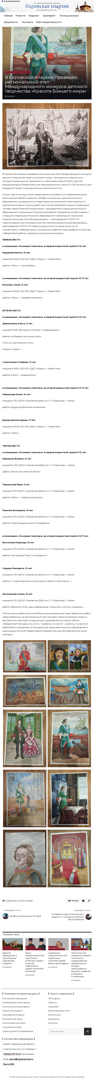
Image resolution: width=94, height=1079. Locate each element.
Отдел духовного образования (17, 1031)
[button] (89, 900)
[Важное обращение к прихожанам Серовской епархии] (12, 944)
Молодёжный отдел (12, 1019)
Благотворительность (12, 1)
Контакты (53, 1023)
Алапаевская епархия (13, 1015)
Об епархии (54, 998)
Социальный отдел (12, 1027)
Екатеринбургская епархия (16, 1002)
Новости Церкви (10, 949)
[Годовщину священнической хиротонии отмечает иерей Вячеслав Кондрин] (58, 944)
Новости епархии (22, 72)
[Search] (88, 1031)
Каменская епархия (12, 1011)
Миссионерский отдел (14, 1023)
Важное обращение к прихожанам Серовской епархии (9, 958)
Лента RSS (8, 1064)
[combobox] (65, 1031)
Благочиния (54, 1015)
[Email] (83, 900)
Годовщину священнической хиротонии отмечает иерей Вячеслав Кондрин (58, 958)
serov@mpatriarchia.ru (21, 1059)
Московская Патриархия (14, 998)
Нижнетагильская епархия (16, 1007)
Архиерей (53, 1007)
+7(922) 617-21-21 (12, 1054)
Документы (54, 1019)
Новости (9, 72)
